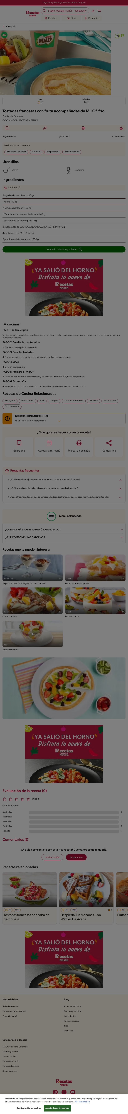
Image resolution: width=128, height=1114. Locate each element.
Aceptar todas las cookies (57, 1108)
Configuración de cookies (29, 1108)
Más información (82, 1102)
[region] (64, 1104)
